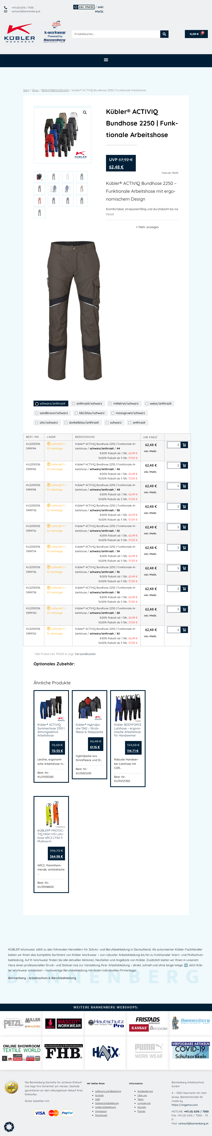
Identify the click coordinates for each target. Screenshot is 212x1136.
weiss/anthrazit (160, 403)
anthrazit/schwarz (89, 403)
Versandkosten (85, 654)
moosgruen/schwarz (130, 413)
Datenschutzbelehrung (107, 1103)
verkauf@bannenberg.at (193, 1123)
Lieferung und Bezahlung (108, 1091)
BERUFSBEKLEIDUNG (55, 90)
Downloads (101, 1115)
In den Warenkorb (184, 445)
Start (26, 90)
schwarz (116, 422)
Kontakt (99, 1095)
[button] (106, 59)
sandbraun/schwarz (54, 413)
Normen (141, 1107)
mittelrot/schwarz (126, 403)
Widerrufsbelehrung (105, 1107)
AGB (97, 1099)
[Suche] (164, 34)
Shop (35, 90)
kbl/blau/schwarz (92, 413)
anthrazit (139, 422)
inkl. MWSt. (86, 7)
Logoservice (144, 1103)
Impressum (101, 1111)
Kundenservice (145, 1091)
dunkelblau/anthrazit (84, 422)
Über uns (142, 1095)
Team (140, 1099)
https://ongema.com (185, 1104)
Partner (141, 1111)
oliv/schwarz (49, 422)
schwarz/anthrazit (52, 403)
